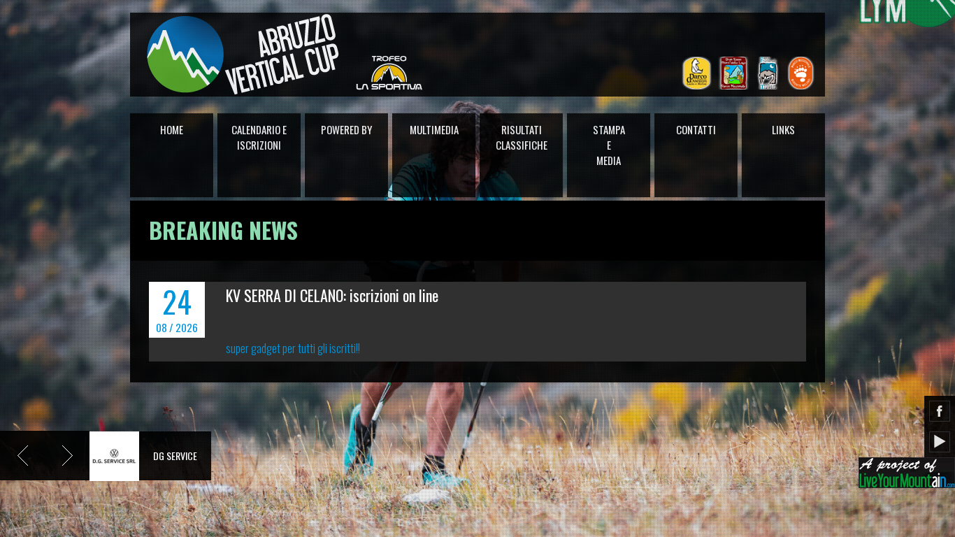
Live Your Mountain (907, 472)
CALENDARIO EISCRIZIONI (259, 137)
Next (67, 455)
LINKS (783, 129)
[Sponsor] (114, 454)
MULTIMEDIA (434, 129)
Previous (22, 455)
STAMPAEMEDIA (609, 145)
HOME (171, 129)
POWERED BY (346, 129)
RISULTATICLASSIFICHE (521, 137)
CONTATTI (696, 129)
